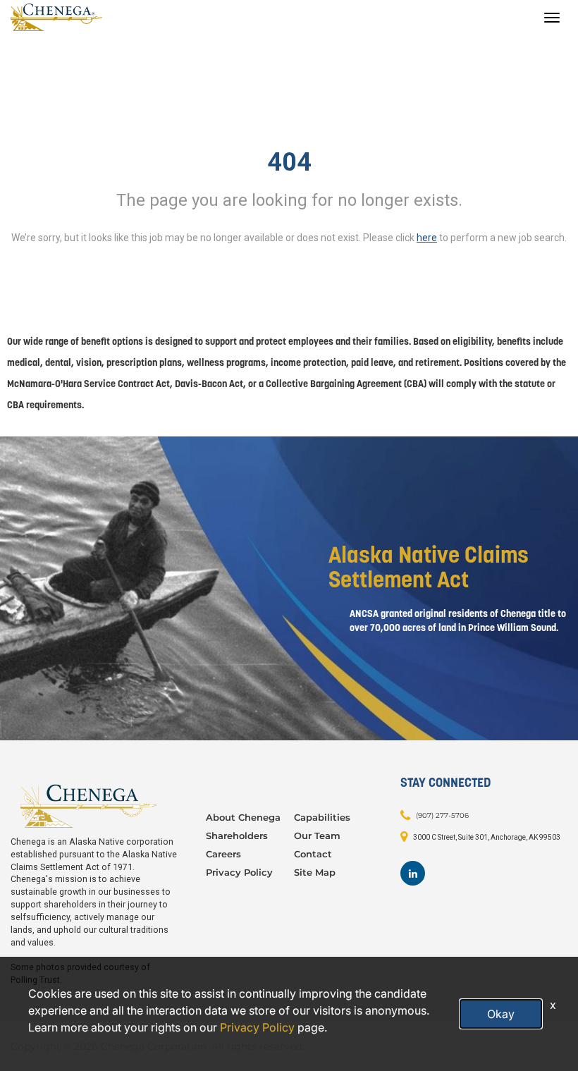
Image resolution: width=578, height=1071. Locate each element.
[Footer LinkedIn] (412, 873)
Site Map (315, 872)
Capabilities (322, 817)
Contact (313, 853)
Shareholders (237, 835)
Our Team (317, 835)
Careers (223, 853)
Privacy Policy (239, 872)
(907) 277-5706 (442, 815)
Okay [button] (501, 1014)
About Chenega (243, 817)
